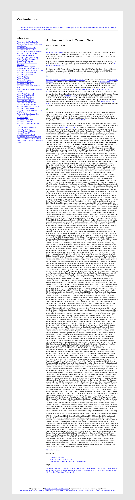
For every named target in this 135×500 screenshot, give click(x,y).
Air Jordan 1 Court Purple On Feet (67, 28)
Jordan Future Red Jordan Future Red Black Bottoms (68, 461)
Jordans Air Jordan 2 (24, 116)
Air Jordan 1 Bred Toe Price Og (27, 42)
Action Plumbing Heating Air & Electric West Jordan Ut (27, 60)
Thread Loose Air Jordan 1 (68, 127)
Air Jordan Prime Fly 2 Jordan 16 (28, 106)
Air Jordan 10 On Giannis (25, 82)
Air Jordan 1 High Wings (25, 108)
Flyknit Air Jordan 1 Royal (26, 135)
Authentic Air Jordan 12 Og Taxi (28, 68)
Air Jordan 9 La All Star (25, 74)
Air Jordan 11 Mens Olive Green (91, 28)
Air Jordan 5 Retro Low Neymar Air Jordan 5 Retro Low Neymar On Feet (29, 137)
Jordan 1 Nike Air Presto (54, 52)
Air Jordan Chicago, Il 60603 (26, 104)
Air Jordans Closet (23, 76)
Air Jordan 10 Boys (23, 129)
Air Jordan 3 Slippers (24, 80)
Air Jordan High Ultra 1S (25, 95)
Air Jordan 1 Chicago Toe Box (27, 53)
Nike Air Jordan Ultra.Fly (25, 101)
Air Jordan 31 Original (24, 84)
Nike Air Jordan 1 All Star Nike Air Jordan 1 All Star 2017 (65, 80)
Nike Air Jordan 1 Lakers (25, 55)
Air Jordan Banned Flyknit (28, 490)
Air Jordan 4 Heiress (80, 470)
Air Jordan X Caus (66, 470)
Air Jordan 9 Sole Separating (26, 72)
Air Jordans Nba (22, 118)
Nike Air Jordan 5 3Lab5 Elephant (61, 459)
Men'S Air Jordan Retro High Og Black (72, 120)
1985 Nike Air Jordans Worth (26, 103)
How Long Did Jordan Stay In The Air (30, 70)
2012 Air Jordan (70, 96)
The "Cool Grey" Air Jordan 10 (63, 472)
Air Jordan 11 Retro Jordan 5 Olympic (64, 490)
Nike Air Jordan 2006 (24, 133)
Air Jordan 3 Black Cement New (28, 114)
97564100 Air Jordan (45, 490)
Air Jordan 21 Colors (53, 450)
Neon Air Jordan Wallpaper (26, 67)
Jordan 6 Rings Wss (57, 457)
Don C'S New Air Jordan (95, 470)
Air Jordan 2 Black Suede (25, 97)
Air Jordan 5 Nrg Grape (85, 490)
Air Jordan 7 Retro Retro (25, 120)
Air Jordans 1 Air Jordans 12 (26, 127)
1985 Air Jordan (104, 82)
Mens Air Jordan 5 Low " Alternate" (57, 489)
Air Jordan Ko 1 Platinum (25, 99)
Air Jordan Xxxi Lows (24, 121)
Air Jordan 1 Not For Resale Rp (27, 57)
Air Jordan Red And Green (26, 93)
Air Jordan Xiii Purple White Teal (104, 490)
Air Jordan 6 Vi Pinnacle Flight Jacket (29, 51)
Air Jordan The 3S (23, 78)
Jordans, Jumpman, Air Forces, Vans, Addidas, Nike (38, 28)
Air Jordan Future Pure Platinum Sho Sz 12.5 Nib (62, 468)
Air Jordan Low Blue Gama (26, 48)
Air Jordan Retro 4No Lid (25, 49)
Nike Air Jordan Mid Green (26, 131)
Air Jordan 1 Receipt (109, 28)
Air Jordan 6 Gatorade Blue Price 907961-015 (36, 29)
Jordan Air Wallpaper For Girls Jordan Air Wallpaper (97, 468)
